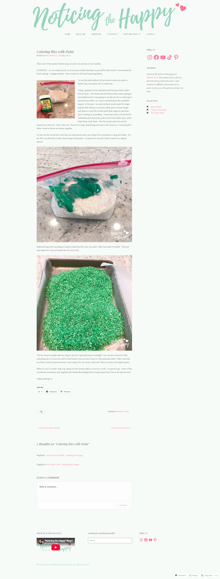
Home (67, 34)
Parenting (96, 34)
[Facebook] (156, 57)
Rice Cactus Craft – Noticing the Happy (62, 464)
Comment (123, 505)
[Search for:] (110, 540)
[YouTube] (163, 57)
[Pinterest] (176, 57)
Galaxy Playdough (158, 110)
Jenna (67, 55)
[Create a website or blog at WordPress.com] (37, 564)
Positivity (112, 34)
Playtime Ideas (130, 34)
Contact (150, 34)
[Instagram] (150, 57)
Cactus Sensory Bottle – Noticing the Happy (64, 455)
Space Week (156, 107)
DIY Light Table (157, 113)
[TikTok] (170, 57)
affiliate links (152, 77)
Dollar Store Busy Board (49, 428)
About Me (81, 34)
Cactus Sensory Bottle (120, 428)
